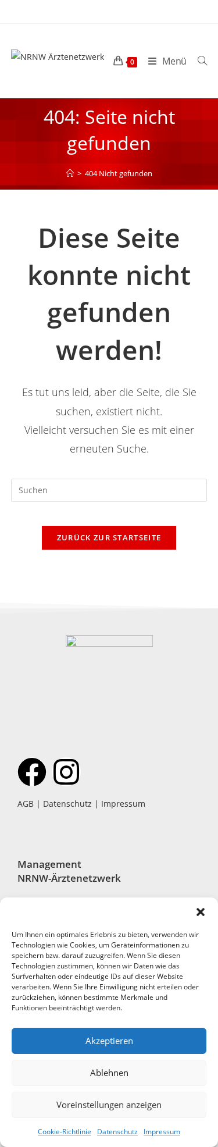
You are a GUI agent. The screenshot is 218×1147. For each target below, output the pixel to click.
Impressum (162, 1132)
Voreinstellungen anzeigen (109, 1104)
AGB (25, 803)
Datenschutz (117, 1132)
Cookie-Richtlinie (64, 1132)
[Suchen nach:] (198, 61)
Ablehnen (109, 1072)
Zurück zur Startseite (109, 537)
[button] (200, 912)
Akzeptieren (109, 1040)
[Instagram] (66, 771)
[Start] (70, 173)
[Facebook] (32, 771)
